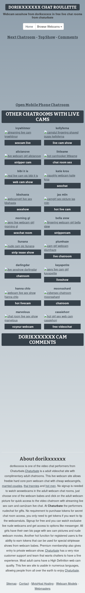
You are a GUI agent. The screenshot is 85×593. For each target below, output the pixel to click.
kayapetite (62, 265)
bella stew (62, 218)
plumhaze (62, 241)
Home (29, 26)
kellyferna (62, 128)
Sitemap (11, 583)
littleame (62, 151)
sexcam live (23, 143)
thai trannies (31, 486)
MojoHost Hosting (42, 583)
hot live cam (62, 209)
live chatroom (62, 256)
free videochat (62, 327)
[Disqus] (42, 397)
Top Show (46, 37)
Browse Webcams (48, 26)
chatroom (22, 276)
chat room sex (62, 162)
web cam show (23, 182)
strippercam (62, 233)
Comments (68, 37)
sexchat (62, 186)
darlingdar (23, 265)
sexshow (23, 209)
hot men (50, 486)
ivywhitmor (22, 128)
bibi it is (22, 171)
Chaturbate (32, 471)
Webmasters (42, 588)
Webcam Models (66, 583)
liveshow (62, 280)
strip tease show (23, 252)
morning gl (22, 218)
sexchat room (23, 233)
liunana (23, 241)
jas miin (62, 194)
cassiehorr (62, 312)
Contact (24, 583)
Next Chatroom (21, 37)
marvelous (23, 312)
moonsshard (62, 288)
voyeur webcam (22, 327)
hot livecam (23, 303)
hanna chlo (22, 288)
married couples (12, 486)
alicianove (23, 151)
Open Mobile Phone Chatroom (42, 105)
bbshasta (22, 194)
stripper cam (22, 162)
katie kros (62, 171)
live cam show (62, 143)
